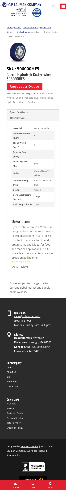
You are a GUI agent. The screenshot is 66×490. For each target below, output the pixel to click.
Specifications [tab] (19, 112)
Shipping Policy (15, 427)
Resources (12, 381)
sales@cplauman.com (27, 316)
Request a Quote (24, 86)
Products (32, 102)
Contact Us (12, 386)
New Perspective (29, 446)
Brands (17, 27)
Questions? (20, 313)
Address (18, 334)
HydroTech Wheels (23, 31)
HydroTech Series (43, 97)
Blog (9, 376)
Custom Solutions (16, 418)
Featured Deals (15, 413)
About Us (11, 371)
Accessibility (13, 455)
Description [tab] (17, 118)
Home (9, 27)
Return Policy (14, 422)
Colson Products (30, 27)
